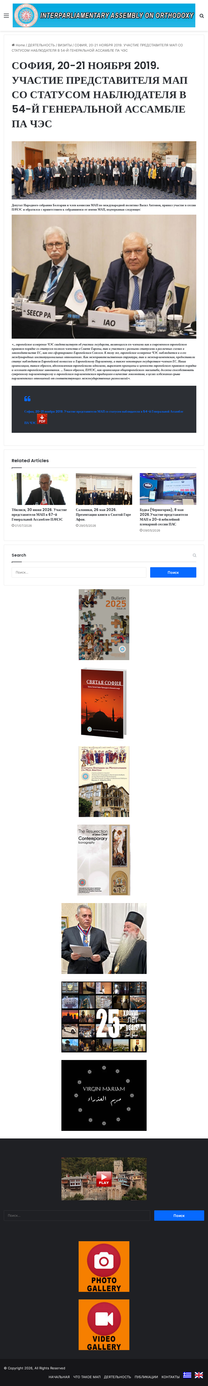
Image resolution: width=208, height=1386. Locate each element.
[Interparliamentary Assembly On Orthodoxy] (104, 15)
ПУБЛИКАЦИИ (146, 1377)
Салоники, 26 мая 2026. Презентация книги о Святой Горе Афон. (103, 514)
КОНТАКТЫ (171, 1377)
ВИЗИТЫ (65, 45)
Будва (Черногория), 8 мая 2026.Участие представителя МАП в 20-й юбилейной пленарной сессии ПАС (164, 517)
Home (20, 45)
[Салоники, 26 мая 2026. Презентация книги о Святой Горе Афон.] (104, 489)
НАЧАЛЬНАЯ (59, 1377)
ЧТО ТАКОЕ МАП (86, 1377)
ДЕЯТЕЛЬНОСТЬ (41, 45)
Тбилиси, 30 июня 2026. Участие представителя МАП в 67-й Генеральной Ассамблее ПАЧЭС (39, 514)
